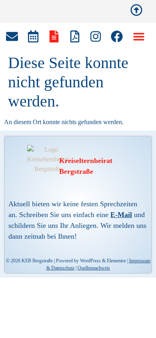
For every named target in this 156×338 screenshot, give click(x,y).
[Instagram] (95, 36)
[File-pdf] (74, 36)
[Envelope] (12, 36)
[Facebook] (116, 36)
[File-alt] (54, 36)
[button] (139, 37)
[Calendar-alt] (33, 36)
